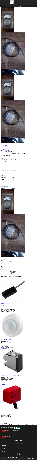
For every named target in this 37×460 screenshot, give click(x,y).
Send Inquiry (4, 145)
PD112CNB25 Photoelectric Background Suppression (11, 375)
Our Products (4, 448)
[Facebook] (17, 454)
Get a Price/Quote (4, 312)
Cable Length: (3, 175)
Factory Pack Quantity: (4, 186)
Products (3, 149)
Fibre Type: (2, 179)
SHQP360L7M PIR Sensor (6, 339)
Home (3, 148)
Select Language (31, 458)
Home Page (4, 445)
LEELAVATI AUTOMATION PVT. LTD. (30, 2)
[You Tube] (19, 454)
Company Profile (4, 446)
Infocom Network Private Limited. (14, 458)
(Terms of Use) (19, 457)
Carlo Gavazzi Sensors (6, 150)
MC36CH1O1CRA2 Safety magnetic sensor (9, 410)
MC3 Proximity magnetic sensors (7, 303)
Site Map (3, 451)
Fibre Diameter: (3, 177)
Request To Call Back (4, 146)
